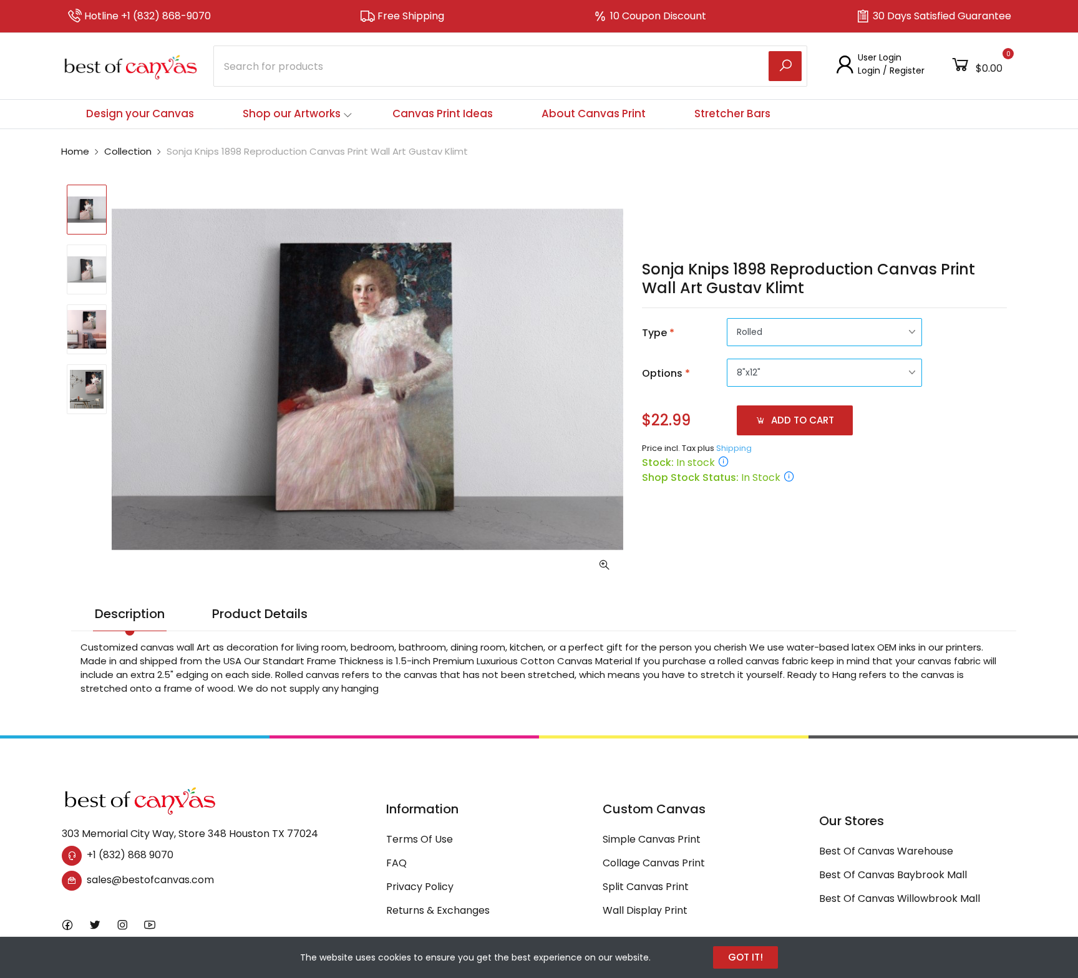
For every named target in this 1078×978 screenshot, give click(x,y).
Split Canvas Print (646, 886)
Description (130, 613)
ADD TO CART (801, 420)
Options (666, 373)
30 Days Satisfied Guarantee (942, 16)
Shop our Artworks (292, 113)
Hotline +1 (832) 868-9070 (147, 16)
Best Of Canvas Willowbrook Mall (899, 898)
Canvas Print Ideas (442, 113)
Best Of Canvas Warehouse (886, 851)
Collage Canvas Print (654, 863)
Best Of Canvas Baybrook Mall (893, 875)
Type (658, 333)
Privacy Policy (420, 886)
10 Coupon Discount (658, 16)
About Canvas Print (593, 113)
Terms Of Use (419, 839)
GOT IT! (745, 957)
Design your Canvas (140, 113)
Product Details (260, 613)
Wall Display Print (645, 910)
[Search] (785, 66)
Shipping (734, 448)
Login (869, 70)
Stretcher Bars (732, 113)
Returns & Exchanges (438, 910)
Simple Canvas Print (652, 839)
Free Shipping (410, 16)
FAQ (396, 863)
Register (907, 70)
